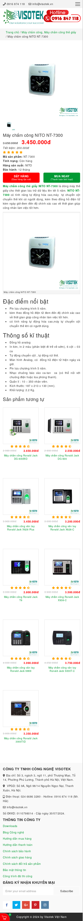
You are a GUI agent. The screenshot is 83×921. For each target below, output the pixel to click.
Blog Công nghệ (13, 832)
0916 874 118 (16, 4)
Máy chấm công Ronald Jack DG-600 (62, 457)
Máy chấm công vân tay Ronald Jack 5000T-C (62, 669)
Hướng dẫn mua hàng (17, 838)
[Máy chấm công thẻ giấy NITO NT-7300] (23, 16)
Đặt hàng (21, 177)
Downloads (10, 826)
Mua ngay (62, 177)
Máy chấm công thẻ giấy (60, 32)
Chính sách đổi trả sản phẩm (22, 864)
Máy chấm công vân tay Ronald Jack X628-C (62, 527)
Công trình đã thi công (17, 876)
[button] (7, 124)
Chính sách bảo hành (17, 851)
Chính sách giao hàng (17, 857)
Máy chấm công (32, 32)
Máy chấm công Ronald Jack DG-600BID (21, 457)
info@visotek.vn (42, 4)
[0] (4, 917)
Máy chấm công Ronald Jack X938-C (62, 598)
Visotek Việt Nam (55, 917)
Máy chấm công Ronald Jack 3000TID (21, 740)
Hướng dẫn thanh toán (17, 845)
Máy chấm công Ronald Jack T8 (21, 598)
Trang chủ (12, 32)
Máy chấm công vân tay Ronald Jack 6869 (21, 669)
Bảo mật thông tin (14, 870)
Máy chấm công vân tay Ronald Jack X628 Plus (21, 527)
